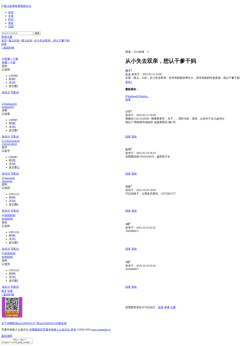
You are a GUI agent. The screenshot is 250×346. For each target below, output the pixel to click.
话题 (11, 26)
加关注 (6, 92)
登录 (4, 37)
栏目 (11, 19)
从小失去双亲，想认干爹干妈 (52, 40)
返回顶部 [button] (6, 335)
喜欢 (11, 23)
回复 (4, 44)
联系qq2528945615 (23, 323)
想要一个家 (8, 62)
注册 (9, 37)
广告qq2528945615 (45, 323)
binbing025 (8, 107)
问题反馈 (61, 323)
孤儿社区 (14, 40)
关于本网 (6, 323)
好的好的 (7, 218)
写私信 (15, 92)
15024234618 (9, 144)
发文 (4, 291)
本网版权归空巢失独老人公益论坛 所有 (52, 329)
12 (18, 167)
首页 (11, 12)
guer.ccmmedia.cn (101, 329)
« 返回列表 (7, 47)
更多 (128, 74)
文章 (11, 15)
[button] (128, 82)
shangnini (7, 181)
